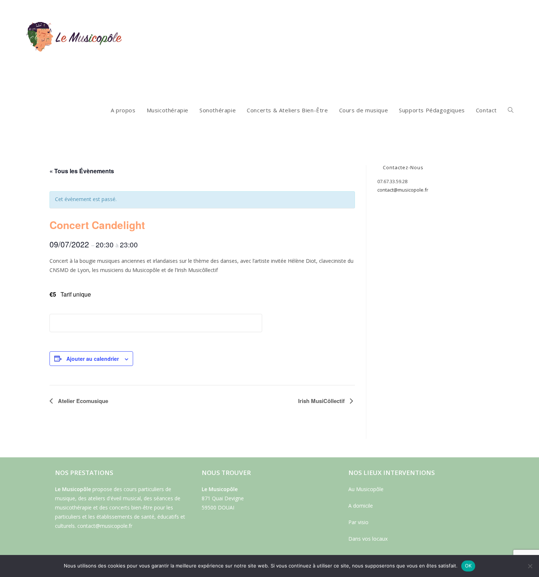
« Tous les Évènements (82, 171)
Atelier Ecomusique (82, 401)
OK (468, 566)
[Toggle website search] (510, 110)
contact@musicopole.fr (402, 189)
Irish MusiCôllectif (322, 401)
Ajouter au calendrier (92, 358)
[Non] (530, 566)
